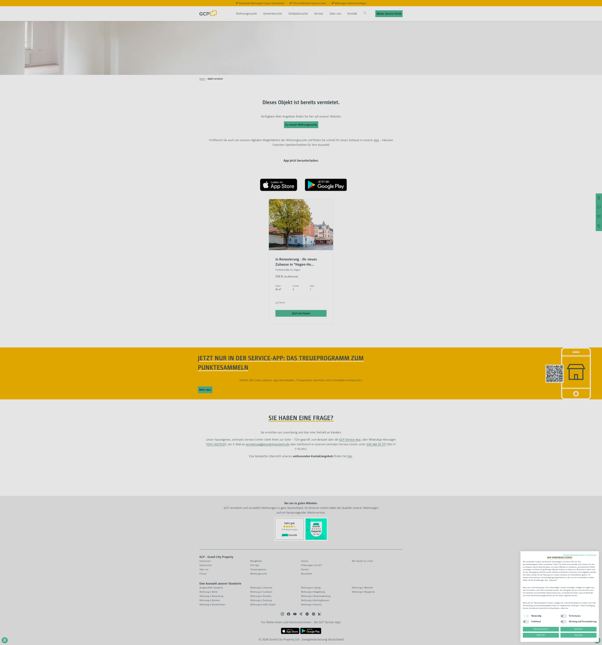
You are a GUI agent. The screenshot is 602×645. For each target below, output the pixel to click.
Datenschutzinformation (574, 555)
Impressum (591, 555)
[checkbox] (526, 616)
